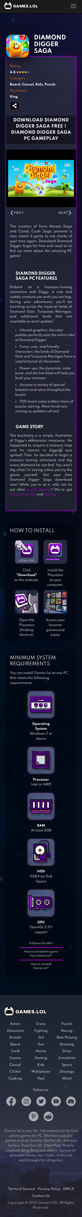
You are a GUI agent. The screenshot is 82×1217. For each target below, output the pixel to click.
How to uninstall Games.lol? (41, 966)
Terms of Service (21, 1189)
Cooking (15, 1078)
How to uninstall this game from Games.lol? (41, 953)
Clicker (15, 1071)
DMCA (68, 1189)
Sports (67, 1065)
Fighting (41, 1031)
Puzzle (66, 1024)
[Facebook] (11, 1102)
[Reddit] (48, 1117)
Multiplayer (41, 1071)
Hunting (41, 1058)
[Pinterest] (33, 1117)
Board (15, 1044)
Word (67, 1078)
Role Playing (67, 1037)
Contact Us (41, 1196)
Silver (67, 1051)
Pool (40, 1078)
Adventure (15, 1031)
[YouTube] (56, 1102)
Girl (41, 1037)
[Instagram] (26, 1102)
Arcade (15, 1037)
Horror (40, 1051)
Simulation (67, 1058)
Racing (66, 1031)
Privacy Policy (49, 1189)
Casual (15, 1065)
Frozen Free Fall (23, 494)
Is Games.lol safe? (41, 943)
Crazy (41, 1024)
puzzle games (39, 489)
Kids (40, 1065)
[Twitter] (41, 1102)
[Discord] (71, 1102)
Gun (41, 1044)
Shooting (66, 1044)
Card (15, 1051)
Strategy (67, 1071)
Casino (15, 1058)
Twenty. (50, 494)
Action (15, 1024)
